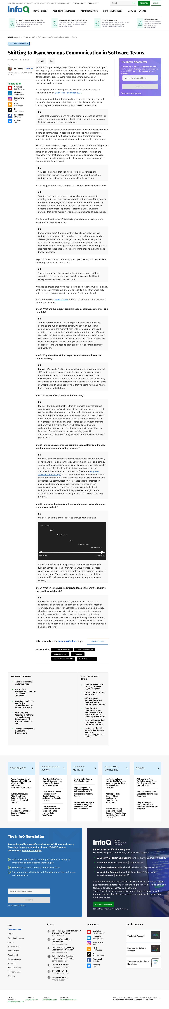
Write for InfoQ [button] (93, 3)
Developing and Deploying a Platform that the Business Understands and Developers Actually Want (24, 718)
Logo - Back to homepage (19, 9)
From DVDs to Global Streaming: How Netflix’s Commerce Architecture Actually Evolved (52, 796)
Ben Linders (18, 69)
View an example (31, 850)
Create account (14, 929)
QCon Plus (77, 654)
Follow (29, 68)
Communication (60, 654)
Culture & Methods (113, 10)
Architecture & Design (64, 10)
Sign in (156, 3)
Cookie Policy (148, 999)
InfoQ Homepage (14, 37)
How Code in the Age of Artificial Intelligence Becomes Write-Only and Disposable (84, 805)
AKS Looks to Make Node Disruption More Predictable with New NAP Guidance (146, 782)
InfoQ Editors (13, 951)
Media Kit (12, 963)
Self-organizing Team (63, 659)
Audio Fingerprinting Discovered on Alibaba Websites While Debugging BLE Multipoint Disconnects (21, 783)
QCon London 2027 (60, 977)
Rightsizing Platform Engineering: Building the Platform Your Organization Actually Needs (83, 791)
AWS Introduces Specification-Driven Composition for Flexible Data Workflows (94, 701)
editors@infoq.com (50, 999)
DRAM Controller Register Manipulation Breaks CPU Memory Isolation (20, 812)
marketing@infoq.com (68, 999)
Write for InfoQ (14, 946)
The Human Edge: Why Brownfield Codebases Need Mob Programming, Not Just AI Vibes (94, 732)
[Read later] (51, 61)
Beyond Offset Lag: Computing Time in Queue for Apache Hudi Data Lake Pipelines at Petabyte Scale (115, 813)
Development (40, 10)
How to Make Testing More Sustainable (83, 780)
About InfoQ (13, 955)
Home (10, 925)
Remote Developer (87, 659)
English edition (79, 3)
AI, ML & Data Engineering (111, 768)
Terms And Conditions (133, 999)
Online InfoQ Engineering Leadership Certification (63, 949)
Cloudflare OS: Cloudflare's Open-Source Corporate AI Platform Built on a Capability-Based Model (94, 712)
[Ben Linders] (10, 69)
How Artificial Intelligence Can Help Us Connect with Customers (25, 692)
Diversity (11, 976)
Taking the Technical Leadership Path (23, 683)
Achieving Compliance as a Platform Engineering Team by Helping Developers (24, 704)
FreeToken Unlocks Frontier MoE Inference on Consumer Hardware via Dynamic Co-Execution (115, 783)
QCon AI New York (59, 971)
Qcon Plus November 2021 (68, 92)
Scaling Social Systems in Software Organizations (24, 731)
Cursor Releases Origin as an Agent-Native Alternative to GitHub (94, 722)
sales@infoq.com (31, 999)
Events (142, 10)
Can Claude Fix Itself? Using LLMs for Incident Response (147, 794)
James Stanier (61, 299)
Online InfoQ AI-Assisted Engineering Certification (63, 957)
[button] (140, 86)
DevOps (132, 10)
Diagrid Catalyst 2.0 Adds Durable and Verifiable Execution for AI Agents (147, 805)
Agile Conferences (85, 649)
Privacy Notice (118, 999)
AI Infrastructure (89, 10)
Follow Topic (97, 641)
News (26, 37)
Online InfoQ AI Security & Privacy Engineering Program (66, 932)
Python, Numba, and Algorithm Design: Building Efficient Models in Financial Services (19, 798)
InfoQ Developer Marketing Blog (14, 970)
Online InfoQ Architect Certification (61, 940)
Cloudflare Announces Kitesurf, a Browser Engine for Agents (94, 687)
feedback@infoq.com (16, 1002)
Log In (10, 934)
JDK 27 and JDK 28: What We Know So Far (94, 693)
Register (144, 3)
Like (42, 61)
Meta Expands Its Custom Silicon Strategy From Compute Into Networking (112, 798)
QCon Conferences (16, 938)
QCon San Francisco (60, 965)
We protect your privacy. (131, 93)
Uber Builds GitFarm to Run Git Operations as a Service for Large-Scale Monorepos (52, 782)
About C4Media (14, 959)
